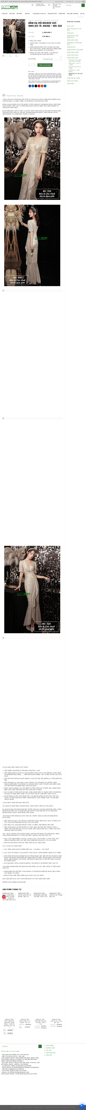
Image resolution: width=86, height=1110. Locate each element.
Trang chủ (30, 20)
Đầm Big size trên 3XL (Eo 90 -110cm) (75, 60)
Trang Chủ (4, 13)
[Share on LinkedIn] (45, 86)
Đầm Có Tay (38, 73)
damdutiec (31, 82)
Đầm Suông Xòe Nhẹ (45, 76)
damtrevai (39, 82)
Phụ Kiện (70, 83)
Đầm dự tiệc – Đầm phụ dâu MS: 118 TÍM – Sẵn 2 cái (41, 1022)
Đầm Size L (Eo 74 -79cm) (74, 64)
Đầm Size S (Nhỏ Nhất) (74, 70)
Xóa (61, 56)
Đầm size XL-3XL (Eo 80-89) (51, 20)
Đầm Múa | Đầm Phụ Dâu (74, 43)
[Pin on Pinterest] (39, 86)
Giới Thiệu (12, 13)
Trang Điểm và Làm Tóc (39, 13)
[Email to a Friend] (36, 86)
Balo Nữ (27, 13)
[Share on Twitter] (32, 86)
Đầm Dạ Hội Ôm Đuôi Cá (50, 73)
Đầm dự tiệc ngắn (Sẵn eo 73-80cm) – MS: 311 (25, 1021)
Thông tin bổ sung (11, 95)
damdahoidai (45, 81)
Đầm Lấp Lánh (51, 75)
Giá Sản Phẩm (32, 58)
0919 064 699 (24, 1054)
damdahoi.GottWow (23, 1066)
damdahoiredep (55, 81)
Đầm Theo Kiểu (56, 76)
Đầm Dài (70, 33)
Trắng (38, 78)
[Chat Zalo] (82, 1106)
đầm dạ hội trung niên (51, 82)
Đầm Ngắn (71, 47)
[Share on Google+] (42, 86)
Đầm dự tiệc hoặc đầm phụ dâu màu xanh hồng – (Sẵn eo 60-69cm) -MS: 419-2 (9, 1023)
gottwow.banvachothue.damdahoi (25, 1067)
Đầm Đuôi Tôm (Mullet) (38, 75)
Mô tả (4, 95)
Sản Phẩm (19, 13)
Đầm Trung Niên (53, 77)
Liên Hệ (82, 13)
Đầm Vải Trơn (72, 81)
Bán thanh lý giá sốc (74, 29)
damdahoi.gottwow (16, 1069)
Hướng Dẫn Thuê (52, 13)
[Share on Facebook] (29, 86)
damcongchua (36, 81)
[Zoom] (4, 51)
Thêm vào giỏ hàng (45, 65)
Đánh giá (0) (20, 95)
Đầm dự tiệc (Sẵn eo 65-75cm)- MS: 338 (56, 1021)
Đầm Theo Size (38, 20)
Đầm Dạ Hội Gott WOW (18, 1070)
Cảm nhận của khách (72, 13)
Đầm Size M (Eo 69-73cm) (75, 67)
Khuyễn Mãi (62, 13)
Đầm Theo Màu (33, 77)
